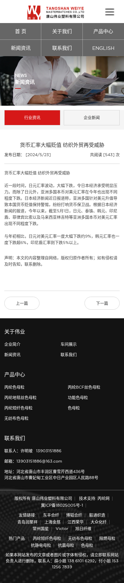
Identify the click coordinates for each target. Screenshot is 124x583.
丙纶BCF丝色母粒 (84, 387)
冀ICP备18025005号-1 (62, 505)
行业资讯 (32, 117)
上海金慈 (52, 522)
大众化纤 (99, 522)
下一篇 (102, 303)
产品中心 (103, 31)
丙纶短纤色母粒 (18, 408)
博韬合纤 (74, 515)
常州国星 (41, 528)
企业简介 (12, 344)
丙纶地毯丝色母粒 (20, 397)
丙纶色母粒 (14, 387)
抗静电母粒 (41, 545)
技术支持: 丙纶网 (94, 498)
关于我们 (62, 31)
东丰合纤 (51, 515)
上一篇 (22, 303)
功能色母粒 (78, 397)
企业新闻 (92, 117)
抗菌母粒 (66, 545)
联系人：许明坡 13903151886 (32, 450)
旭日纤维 (83, 528)
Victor (62, 528)
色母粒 (74, 408)
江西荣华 (75, 522)
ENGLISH (103, 48)
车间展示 (69, 344)
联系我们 (62, 48)
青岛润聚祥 (27, 522)
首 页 (20, 31)
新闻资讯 (21, 48)
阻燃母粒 (107, 538)
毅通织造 (97, 515)
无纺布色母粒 (16, 418)
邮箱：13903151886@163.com (33, 461)
